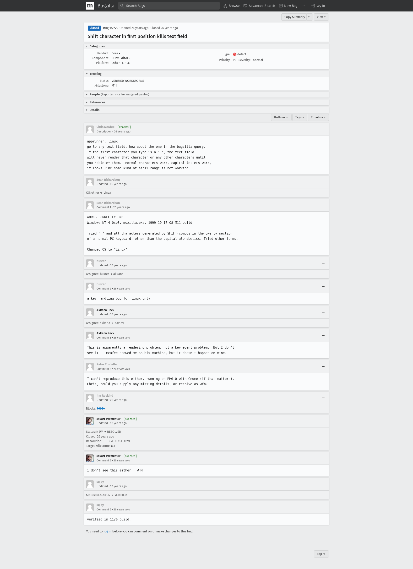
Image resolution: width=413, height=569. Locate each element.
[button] (318, 6)
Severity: (244, 60)
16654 (101, 408)
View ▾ (321, 17)
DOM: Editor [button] (121, 58)
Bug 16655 (110, 28)
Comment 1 (104, 207)
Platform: (102, 63)
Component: (100, 58)
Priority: (224, 60)
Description (104, 131)
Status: (104, 80)
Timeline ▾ (318, 117)
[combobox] (169, 6)
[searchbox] (169, 6)
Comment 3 (104, 337)
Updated (102, 184)
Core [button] (116, 53)
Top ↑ (321, 554)
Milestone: (101, 85)
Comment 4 (104, 369)
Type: (226, 54)
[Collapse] (323, 129)
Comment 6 (104, 509)
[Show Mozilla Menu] (90, 6)
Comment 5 (104, 460)
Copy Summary (294, 17)
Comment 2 (104, 288)
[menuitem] (232, 6)
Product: (103, 53)
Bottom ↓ (281, 117)
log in (107, 531)
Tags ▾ (299, 117)
